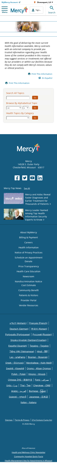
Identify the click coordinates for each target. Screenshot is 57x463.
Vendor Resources (28, 305)
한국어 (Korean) (39, 328)
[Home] (19, 10)
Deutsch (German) (19, 328)
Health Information (29, 247)
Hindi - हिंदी (42, 351)
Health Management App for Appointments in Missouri (28, 460)
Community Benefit (28, 290)
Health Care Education (28, 271)
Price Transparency (28, 266)
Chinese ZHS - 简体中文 (20, 379)
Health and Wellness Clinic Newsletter (28, 452)
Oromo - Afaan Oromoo (39, 368)
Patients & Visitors (28, 295)
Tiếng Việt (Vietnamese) (22, 351)
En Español (47, 78)
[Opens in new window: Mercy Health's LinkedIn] (39, 177)
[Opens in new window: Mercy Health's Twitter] (24, 177)
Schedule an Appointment (28, 257)
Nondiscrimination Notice (28, 281)
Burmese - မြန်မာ (37, 391)
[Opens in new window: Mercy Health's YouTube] (32, 177)
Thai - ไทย (25, 385)
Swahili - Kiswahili (15, 368)
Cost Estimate (28, 285)
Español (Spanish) (17, 345)
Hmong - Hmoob (36, 374)
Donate (28, 261)
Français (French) (38, 323)
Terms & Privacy (22, 420)
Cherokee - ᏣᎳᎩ (42, 385)
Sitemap (9, 420)
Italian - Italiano (28, 402)
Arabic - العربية (18, 391)
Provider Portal (28, 300)
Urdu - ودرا (11, 385)
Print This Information (42, 74)
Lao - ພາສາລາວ (17, 357)
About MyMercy (28, 232)
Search (51, 12)
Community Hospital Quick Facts (28, 456)
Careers (28, 242)
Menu (4, 12)
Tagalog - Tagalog (39, 345)
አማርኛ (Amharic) (18, 323)
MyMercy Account (10, 2)
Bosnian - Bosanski (38, 357)
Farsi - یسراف (42, 379)
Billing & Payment (28, 237)
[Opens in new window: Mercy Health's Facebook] (17, 177)
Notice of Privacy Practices (28, 252)
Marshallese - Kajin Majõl (39, 362)
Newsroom (28, 276)
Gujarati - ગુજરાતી (17, 396)
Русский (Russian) (42, 334)
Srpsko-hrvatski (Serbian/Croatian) (28, 340)
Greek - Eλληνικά (14, 362)
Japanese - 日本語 (38, 396)
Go (35, 97)
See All (27, 188)
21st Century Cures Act (42, 420)
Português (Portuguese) (17, 334)
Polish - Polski (18, 374)
